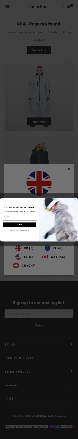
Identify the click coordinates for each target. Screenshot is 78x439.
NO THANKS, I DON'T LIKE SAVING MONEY (19, 230)
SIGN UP (19, 224)
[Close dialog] (76, 200)
